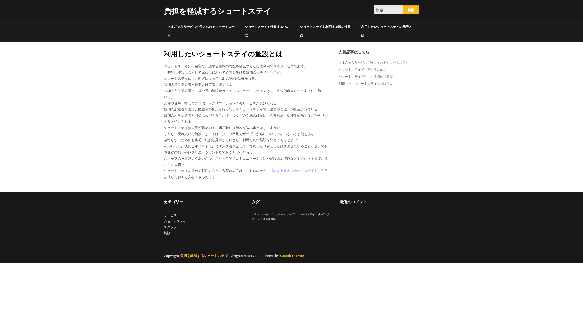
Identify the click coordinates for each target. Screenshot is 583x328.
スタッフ (170, 227)
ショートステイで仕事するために (267, 30)
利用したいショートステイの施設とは (386, 30)
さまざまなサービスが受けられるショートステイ (201, 30)
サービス (170, 215)
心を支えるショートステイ (293, 170)
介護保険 (265, 219)
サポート (280, 214)
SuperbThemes (292, 255)
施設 (167, 233)
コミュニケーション (263, 214)
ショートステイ (175, 221)
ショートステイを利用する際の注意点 (325, 30)
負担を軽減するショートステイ (217, 11)
